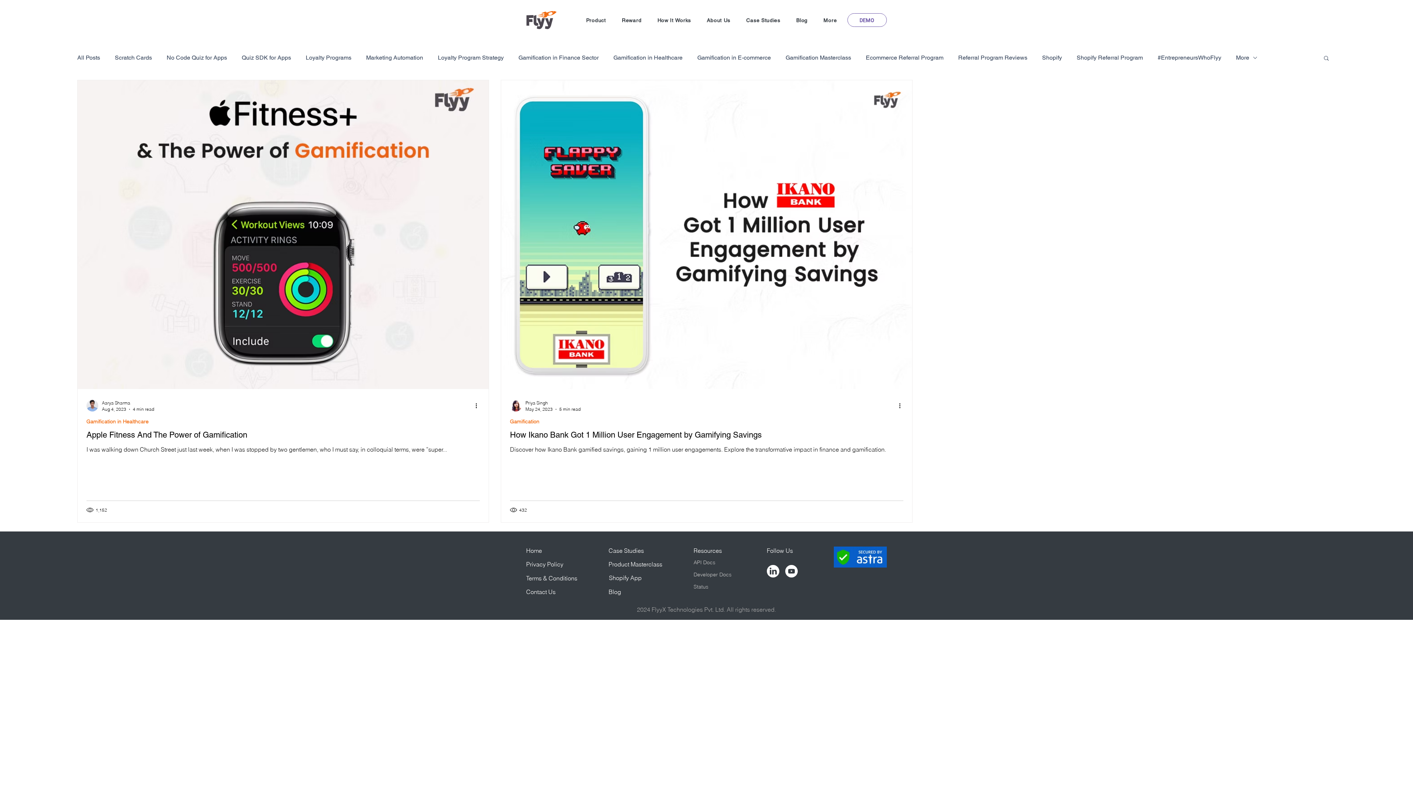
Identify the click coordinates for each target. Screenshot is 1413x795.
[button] (596, 20)
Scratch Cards (133, 57)
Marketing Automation (394, 57)
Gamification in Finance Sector (558, 57)
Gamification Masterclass (818, 57)
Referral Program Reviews (992, 57)
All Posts (88, 57)
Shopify (1052, 57)
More (1242, 57)
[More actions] (478, 405)
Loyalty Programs (328, 57)
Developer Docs (713, 574)
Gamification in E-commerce (734, 57)
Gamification (524, 421)
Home (534, 550)
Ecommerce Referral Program (904, 57)
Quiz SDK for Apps (266, 57)
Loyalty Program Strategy (471, 57)
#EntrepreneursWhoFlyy (1189, 57)
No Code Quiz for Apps (197, 57)
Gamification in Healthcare (648, 57)
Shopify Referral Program (1110, 57)
